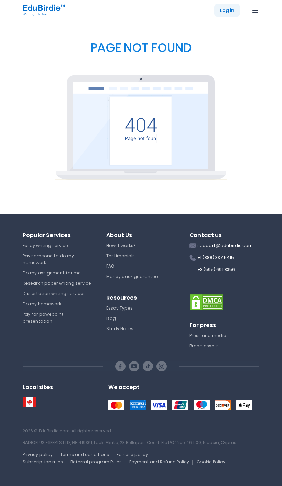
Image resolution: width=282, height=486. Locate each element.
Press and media (207, 335)
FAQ (110, 266)
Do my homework (42, 304)
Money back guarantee (132, 276)
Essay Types (119, 308)
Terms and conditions (84, 454)
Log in (227, 10)
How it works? (120, 245)
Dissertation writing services (54, 293)
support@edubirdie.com (225, 245)
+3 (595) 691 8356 (216, 269)
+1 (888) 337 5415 (215, 257)
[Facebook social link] (120, 366)
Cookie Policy (211, 462)
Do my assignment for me (52, 273)
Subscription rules (43, 462)
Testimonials (120, 256)
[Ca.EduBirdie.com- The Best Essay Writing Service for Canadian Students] (29, 402)
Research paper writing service (57, 283)
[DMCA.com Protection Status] (206, 302)
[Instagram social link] (161, 366)
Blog (111, 318)
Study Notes (119, 329)
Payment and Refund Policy (159, 462)
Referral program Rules (96, 462)
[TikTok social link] (148, 366)
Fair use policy (132, 454)
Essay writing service (45, 245)
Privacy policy (38, 454)
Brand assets (204, 346)
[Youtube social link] (134, 366)
